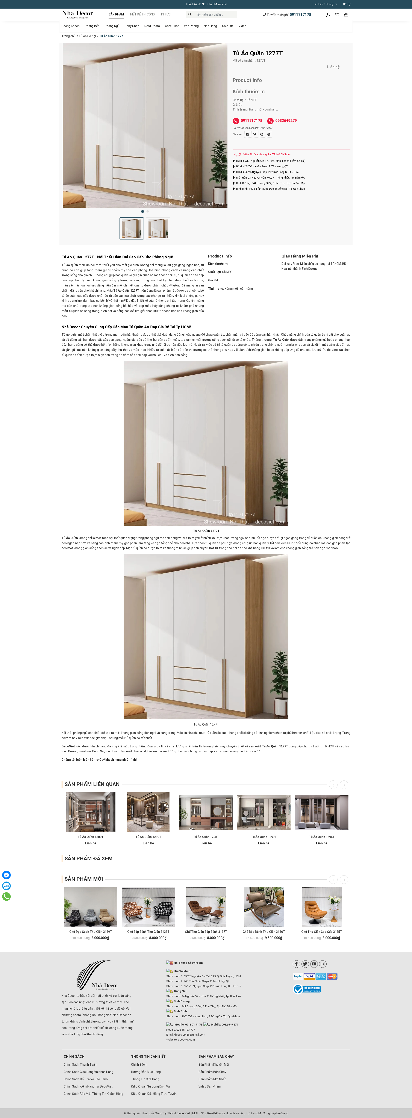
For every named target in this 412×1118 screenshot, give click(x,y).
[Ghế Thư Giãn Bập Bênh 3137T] (206, 907)
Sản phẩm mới (84, 879)
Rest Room (152, 26)
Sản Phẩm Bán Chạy (212, 1072)
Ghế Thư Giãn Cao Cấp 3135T (321, 931)
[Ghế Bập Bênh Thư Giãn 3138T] (148, 907)
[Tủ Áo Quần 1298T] (206, 812)
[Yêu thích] (337, 14)
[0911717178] (6, 896)
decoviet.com (186, 1039)
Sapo (284, 1113)
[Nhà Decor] (98, 975)
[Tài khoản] (328, 14)
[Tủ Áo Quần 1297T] (264, 812)
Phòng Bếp (92, 26)
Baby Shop (132, 26)
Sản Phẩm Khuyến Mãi (213, 1064)
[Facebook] (296, 964)
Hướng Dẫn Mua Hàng (146, 1072)
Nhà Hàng (210, 26)
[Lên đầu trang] (402, 1087)
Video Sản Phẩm (209, 1086)
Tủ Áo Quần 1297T (264, 837)
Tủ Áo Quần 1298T (206, 837)
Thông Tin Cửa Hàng (145, 1079)
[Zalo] (6, 886)
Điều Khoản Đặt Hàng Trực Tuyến (154, 1093)
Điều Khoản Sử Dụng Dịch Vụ (150, 1086)
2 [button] (147, 211)
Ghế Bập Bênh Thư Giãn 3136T (264, 931)
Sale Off (227, 26)
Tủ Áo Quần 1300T (91, 837)
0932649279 (286, 120)
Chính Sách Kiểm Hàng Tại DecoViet (88, 1086)
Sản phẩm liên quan (92, 784)
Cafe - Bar (172, 26)
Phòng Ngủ (112, 26)
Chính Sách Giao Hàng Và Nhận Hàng (88, 1072)
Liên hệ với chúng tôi (325, 4)
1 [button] (142, 211)
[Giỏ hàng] (346, 14)
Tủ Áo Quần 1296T (322, 837)
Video (242, 26)
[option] (145, 125)
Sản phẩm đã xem (89, 859)
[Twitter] (305, 964)
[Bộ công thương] (321, 989)
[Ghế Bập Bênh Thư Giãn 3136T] (264, 907)
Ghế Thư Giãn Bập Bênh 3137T (206, 931)
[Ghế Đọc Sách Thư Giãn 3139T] (90, 907)
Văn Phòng (191, 26)
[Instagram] (323, 964)
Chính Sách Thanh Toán (80, 1064)
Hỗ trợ (346, 4)
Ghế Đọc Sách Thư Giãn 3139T (90, 931)
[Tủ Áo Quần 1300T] (90, 812)
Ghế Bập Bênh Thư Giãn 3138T (148, 931)
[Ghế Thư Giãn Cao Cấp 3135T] (321, 907)
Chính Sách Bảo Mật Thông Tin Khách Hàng (93, 1093)
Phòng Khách (71, 26)
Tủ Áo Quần (281, 339)
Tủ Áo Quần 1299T (148, 837)
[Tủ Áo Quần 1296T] (321, 812)
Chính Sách (139, 1064)
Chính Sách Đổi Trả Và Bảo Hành (86, 1079)
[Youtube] (314, 964)
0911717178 (300, 14)
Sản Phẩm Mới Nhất (212, 1079)
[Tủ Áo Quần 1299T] (148, 812)
